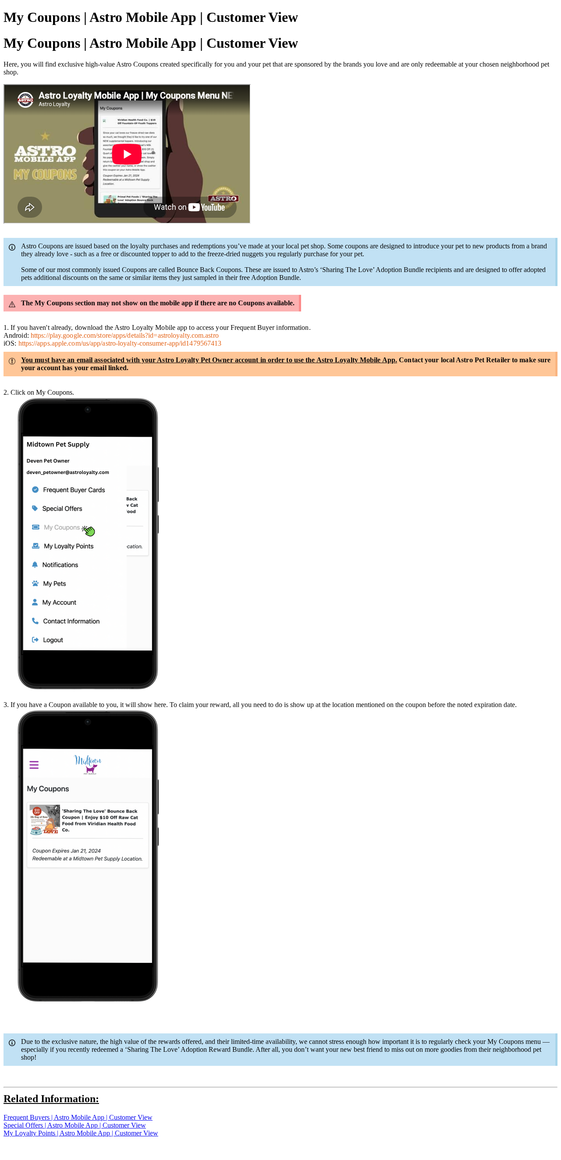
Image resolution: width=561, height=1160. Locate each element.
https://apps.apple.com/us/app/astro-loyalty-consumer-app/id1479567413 (120, 343)
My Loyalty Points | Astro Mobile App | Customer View (81, 1133)
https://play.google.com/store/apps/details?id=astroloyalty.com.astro (125, 335)
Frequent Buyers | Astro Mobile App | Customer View (78, 1117)
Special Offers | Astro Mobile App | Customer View (75, 1125)
